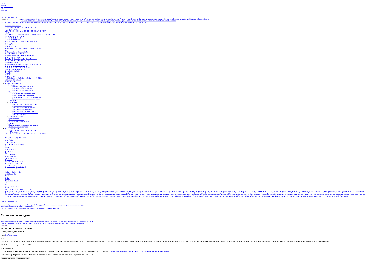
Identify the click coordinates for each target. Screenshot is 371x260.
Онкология (88, 21)
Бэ (23, 36)
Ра (7, 62)
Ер (12, 43)
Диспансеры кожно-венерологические (25, 113)
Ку (23, 52)
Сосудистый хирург (18, 196)
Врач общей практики (89, 191)
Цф (10, 73)
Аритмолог (48, 191)
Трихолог (206, 196)
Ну (17, 57)
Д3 (7, 41)
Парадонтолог (196, 194)
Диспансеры (13, 102)
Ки (12, 52)
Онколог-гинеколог (107, 194)
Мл (15, 55)
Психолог (280, 194)
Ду (30, 41)
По (22, 60)
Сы (37, 64)
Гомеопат (253, 191)
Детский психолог (134, 193)
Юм (11, 80)
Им (24, 48)
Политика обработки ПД (9, 208)
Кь (25, 52)
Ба (7, 36)
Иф (40, 48)
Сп (28, 64)
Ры (17, 62)
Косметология (25, 21)
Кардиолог (268, 193)
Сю (39, 64)
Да (10, 41)
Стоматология (94, 22)
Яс (15, 81)
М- (5, 55)
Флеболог (228, 196)
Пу (28, 60)
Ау (47, 34)
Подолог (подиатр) (246, 194)
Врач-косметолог (141, 191)
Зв (7, 46)
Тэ (26, 66)
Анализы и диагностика (29, 19)
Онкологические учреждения (18, 127)
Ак (28, 34)
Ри (11, 62)
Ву (21, 38)
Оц (36, 59)
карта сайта (31, 221)
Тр (20, 66)
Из (16, 48)
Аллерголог (14, 191)
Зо (15, 46)
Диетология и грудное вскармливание (151, 19)
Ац (51, 34)
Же (8, 45)
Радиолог (306, 194)
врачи (67, 205)
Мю (30, 55)
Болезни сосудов (63, 19)
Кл (14, 52)
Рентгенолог (331, 194)
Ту (22, 66)
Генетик (178, 191)
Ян (10, 81)
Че (7, 74)
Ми (13, 55)
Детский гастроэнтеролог (286, 191)
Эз (14, 78)
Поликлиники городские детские (23, 95)
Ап (38, 34)
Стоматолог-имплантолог (69, 196)
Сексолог (362, 194)
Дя (23, 144)
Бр (17, 36)
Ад (16, 34)
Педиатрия (116, 21)
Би (11, 36)
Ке (10, 52)
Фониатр (235, 196)
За (5, 46)
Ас (42, 34)
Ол (17, 59)
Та (5, 66)
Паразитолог (205, 194)
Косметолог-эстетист (315, 193)
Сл (19, 64)
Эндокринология (140, 22)
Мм (18, 55)
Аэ (56, 34)
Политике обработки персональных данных (154, 251)
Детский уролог (188, 193)
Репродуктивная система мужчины (54, 22)
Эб (5, 78)
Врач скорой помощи (104, 191)
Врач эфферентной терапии (126, 191)
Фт (22, 69)
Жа (6, 45)
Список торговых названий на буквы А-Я (22, 27)
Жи (10, 45)
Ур (22, 67)
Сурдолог (145, 196)
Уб (5, 67)
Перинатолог (220, 194)
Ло (14, 53)
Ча (5, 74)
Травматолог (188, 196)
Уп (20, 67)
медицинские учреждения (56, 205)
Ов (8, 59)
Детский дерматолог (328, 191)
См (21, 64)
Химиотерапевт (269, 196)
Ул (13, 67)
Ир (33, 48)
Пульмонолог (298, 194)
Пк (15, 60)
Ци (8, 73)
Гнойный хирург (244, 191)
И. (5, 48)
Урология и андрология (120, 22)
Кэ (27, 52)
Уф (29, 67)
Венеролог (62, 191)
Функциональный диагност (254, 196)
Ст (32, 64)
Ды (32, 41)
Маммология (47, 21)
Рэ (19, 62)
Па (5, 60)
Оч (22, 161)
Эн (26, 78)
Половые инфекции (153, 21)
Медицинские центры (16, 116)
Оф (33, 59)
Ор (27, 59)
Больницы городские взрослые (22, 87)
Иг (12, 48)
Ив (10, 48)
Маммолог (365, 193)
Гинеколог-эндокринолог (219, 191)
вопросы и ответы (7, 7)
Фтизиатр (242, 196)
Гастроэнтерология (91, 19)
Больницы (12, 85)
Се (12, 64)
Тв (7, 66)
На (8, 57)
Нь (19, 57)
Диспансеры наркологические (22, 106)
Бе (9, 36)
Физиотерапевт (220, 196)
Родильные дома (14, 118)
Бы (21, 36)
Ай (26, 34)
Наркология (69, 21)
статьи (3, 3)
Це (5, 73)
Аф (49, 34)
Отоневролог (156, 194)
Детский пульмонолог (147, 193)
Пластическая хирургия (138, 21)
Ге (7, 40)
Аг (14, 34)
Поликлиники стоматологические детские (26, 99)
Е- (5, 146)
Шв (8, 76)
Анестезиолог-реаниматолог (35, 191)
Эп (28, 78)
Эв (8, 78)
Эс (32, 78)
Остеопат (149, 194)
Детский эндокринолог (212, 193)
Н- (5, 57)
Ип (31, 48)
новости (3, 5)
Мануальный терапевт (12, 194)
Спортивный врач (31, 196)
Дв (12, 41)
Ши (11, 76)
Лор (343, 193)
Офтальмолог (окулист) (169, 194)
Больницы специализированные (23, 90)
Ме (10, 55)
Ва (7, 38)
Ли (12, 53)
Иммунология (168, 19)
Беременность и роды (44, 19)
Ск (16, 64)
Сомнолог (8, 196)
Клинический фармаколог (299, 193)
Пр (24, 60)
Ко (16, 52)
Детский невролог (58, 193)
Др (28, 41)
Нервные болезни (79, 21)
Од (10, 59)
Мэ (28, 55)
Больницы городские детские (22, 88)
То (18, 66)
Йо (6, 50)
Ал (30, 34)
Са (5, 64)
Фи (10, 69)
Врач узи (114, 191)
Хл (15, 71)
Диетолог (231, 193)
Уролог (212, 196)
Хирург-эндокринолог (287, 196)
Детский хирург (199, 193)
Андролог (22, 191)
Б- (5, 36)
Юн (14, 80)
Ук (11, 67)
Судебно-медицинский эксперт (131, 196)
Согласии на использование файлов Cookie (124, 251)
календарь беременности (9, 17)
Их (42, 48)
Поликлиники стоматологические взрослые (26, 97)
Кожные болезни (203, 19)
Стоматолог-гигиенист (53, 196)
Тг (9, 66)
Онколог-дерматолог (121, 194)
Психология (5, 22)
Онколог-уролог (133, 194)
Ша (6, 76)
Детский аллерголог (271, 191)
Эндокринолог (326, 196)
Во (16, 38)
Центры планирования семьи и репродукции (23, 125)
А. (5, 34)
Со (26, 64)
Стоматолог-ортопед (100, 196)
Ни (12, 57)
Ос (29, 59)
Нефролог (78, 194)
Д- (5, 41)
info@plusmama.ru (11, 235)
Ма (8, 55)
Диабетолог (224, 193)
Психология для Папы (16, 22)
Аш (54, 34)
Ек (8, 43)
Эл (21, 78)
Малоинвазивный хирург (353, 193)
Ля (23, 53)
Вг (9, 38)
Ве (12, 38)
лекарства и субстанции (25, 205)
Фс (20, 69)
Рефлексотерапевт (352, 194)
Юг (8, 80)
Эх (41, 78)
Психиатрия (172, 21)
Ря (21, 62)
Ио (28, 48)
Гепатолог (185, 191)
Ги (9, 40)
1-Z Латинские (13, 29)
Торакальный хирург (177, 196)
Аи (23, 34)
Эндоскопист (336, 196)
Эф (39, 78)
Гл (11, 40)
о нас (2, 8)
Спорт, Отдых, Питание (82, 22)
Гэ (19, 40)
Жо (13, 45)
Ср (30, 64)
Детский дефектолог (342, 191)
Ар (40, 34)
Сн (23, 64)
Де (16, 41)
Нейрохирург (62, 194)
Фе (8, 69)
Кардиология (193, 19)
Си (14, 64)
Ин (26, 48)
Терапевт (152, 196)
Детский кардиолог (11, 193)
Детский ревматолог (161, 193)
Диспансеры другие (19, 114)
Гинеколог (206, 191)
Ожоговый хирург (88, 194)
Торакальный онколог (162, 196)
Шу (14, 76)
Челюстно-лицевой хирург (304, 196)
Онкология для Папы (99, 21)
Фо (15, 69)
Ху (19, 71)
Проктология (164, 21)
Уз (9, 67)
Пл (17, 60)
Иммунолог (239, 193)
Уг (7, 67)
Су (35, 64)
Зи (11, 46)
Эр (30, 78)
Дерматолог (260, 191)
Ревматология (38, 22)
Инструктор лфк (248, 193)
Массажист (23, 194)
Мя (33, 55)
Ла (7, 53)
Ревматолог (323, 194)
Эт (34, 78)
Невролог (43, 194)
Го (13, 40)
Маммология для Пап (58, 21)
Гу (17, 40)
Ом (19, 59)
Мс (23, 55)
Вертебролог (71, 191)
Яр (12, 81)
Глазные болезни (125, 19)
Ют (19, 80)
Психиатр (273, 194)
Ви (14, 38)
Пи (12, 60)
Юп (17, 80)
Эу (37, 78)
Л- (5, 53)
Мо (21, 55)
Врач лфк (79, 191)
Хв (8, 71)
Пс (26, 60)
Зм (13, 46)
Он (22, 59)
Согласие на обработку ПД (26, 208)
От (31, 59)
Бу (19, 36)
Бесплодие (54, 19)
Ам (33, 34)
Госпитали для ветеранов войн (19, 121)
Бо (15, 36)
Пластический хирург (232, 194)
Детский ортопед (94, 193)
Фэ (22, 172)
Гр (15, 40)
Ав (12, 34)
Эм (23, 78)
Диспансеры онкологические (22, 109)
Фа (6, 69)
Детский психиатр (121, 193)
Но (14, 57)
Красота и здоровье (36, 21)
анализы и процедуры (77, 205)
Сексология (70, 22)
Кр (19, 52)
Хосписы (11, 123)
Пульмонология (28, 22)
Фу (25, 69)
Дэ (34, 41)
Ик (19, 48)
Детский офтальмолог (107, 193)
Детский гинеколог (315, 191)
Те (11, 66)
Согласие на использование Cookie (47, 208)
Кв (8, 52)
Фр (18, 69)
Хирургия (131, 22)
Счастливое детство (105, 22)
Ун (18, 67)
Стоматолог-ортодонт (86, 196)
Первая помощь (125, 21)
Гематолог (162, 191)
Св (10, 64)
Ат (44, 34)
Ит (38, 48)
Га (5, 40)
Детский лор (34, 193)
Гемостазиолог (171, 191)
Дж (18, 41)
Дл (23, 41)
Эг (10, 78)
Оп (24, 59)
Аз (21, 34)
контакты (4, 10)
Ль (18, 53)
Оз (12, 59)
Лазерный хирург (328, 193)
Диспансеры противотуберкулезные (24, 111)
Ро (13, 62)
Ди (21, 41)
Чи (10, 74)
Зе (9, 46)
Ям (8, 81)
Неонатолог (71, 194)
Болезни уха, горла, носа (77, 19)
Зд (9, 149)
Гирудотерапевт (233, 191)
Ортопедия (109, 21)
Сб (8, 64)
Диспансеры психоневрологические (24, 107)
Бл (13, 36)
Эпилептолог (345, 196)
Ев (5, 43)
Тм (16, 66)
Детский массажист (44, 193)
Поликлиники (13, 92)
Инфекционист (259, 193)
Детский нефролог (70, 193)
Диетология (135, 19)
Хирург (277, 196)
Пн (19, 60)
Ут (26, 67)
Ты (24, 66)
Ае (19, 34)
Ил (21, 48)
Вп (18, 38)
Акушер (7, 191)
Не (10, 57)
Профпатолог (264, 194)
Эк (19, 78)
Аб (10, 34)
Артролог (56, 191)
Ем (10, 43)
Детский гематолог (302, 191)
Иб (8, 48)
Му (25, 55)
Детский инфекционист (357, 191)
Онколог (98, 194)
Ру (15, 62)
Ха (5, 71)
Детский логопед (23, 193)
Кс (21, 52)
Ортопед (142, 194)
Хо (17, 71)
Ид (14, 48)
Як (5, 81)
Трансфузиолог (198, 196)
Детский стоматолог (175, 193)
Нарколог (37, 194)
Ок (15, 59)
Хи (12, 71)
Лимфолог (337, 193)
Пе (8, 60)
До (25, 41)
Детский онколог (82, 193)
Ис (35, 48)
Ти (13, 66)
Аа (7, 34)
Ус (24, 67)
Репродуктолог (341, 194)
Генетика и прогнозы (104, 19)
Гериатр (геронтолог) (196, 191)
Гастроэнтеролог (153, 191)
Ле (9, 53)
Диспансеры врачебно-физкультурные (24, 104)
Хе (10, 71)
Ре (9, 62)
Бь (17, 139)
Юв (6, 80)
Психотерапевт (288, 194)
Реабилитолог (314, 194)
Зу (17, 46)
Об (6, 59)
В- (5, 38)
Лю (21, 53)
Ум (16, 67)
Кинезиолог (286, 193)
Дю (37, 41)
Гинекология (115, 19)
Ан (35, 34)
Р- (5, 62)
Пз (10, 60)
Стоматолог (41, 196)
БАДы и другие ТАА (41, 205)
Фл (13, 69)
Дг (14, 41)
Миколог (30, 194)
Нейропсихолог (52, 194)
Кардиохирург (277, 193)
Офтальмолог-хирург (184, 194)
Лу (16, 53)
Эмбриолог (317, 196)
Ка (5, 52)
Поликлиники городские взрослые (23, 94)
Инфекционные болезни (181, 19)
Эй (16, 78)
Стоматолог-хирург (113, 196)
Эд (12, 78)
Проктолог (256, 194)
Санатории (12, 100)
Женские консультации (16, 120)
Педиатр (213, 194)
